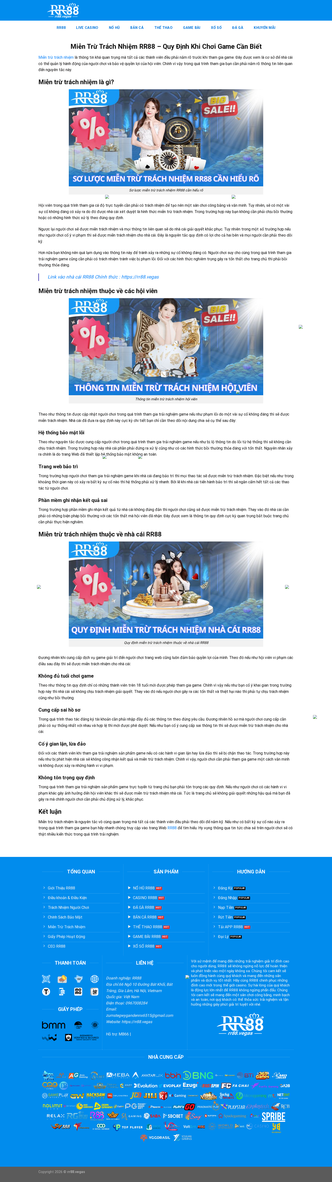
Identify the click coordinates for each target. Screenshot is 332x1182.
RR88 (61, 28)
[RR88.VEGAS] (63, 10)
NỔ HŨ (114, 28)
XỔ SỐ (216, 28)
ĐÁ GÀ (237, 28)
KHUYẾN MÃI (264, 28)
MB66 (124, 1034)
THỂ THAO (163, 28)
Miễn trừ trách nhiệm (56, 57)
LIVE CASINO (87, 28)
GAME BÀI (191, 28)
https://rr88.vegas (140, 277)
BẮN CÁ (137, 28)
